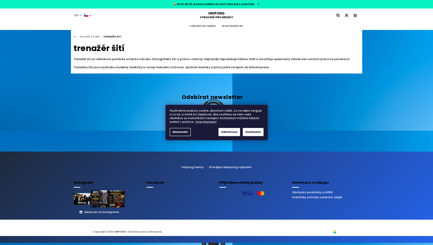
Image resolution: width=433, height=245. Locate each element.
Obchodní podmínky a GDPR (312, 192)
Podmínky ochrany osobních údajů (317, 197)
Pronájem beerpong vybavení (230, 167)
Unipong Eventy (192, 167)
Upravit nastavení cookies (180, 231)
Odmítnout (229, 132)
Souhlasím (253, 132)
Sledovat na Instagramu (101, 212)
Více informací (206, 122)
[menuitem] (203, 26)
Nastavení (180, 132)
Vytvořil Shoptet (348, 231)
